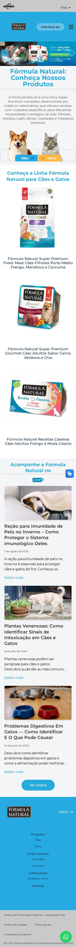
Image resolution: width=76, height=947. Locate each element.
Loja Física (38, 865)
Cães (38, 839)
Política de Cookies (15, 924)
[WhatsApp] (66, 937)
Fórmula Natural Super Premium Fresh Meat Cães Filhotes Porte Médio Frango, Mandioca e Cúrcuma (38, 263)
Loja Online (38, 859)
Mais (64, 7)
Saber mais (13, 578)
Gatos (38, 846)
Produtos (38, 834)
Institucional (38, 873)
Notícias (38, 886)
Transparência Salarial (17, 934)
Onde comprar (38, 854)
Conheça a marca (38, 878)
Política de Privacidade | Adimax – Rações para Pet (34, 914)
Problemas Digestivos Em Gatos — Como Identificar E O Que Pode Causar (33, 731)
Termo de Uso (43, 924)
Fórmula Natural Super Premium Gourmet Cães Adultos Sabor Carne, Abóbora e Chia (38, 353)
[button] (49, 6)
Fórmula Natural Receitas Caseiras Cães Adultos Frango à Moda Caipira (38, 441)
